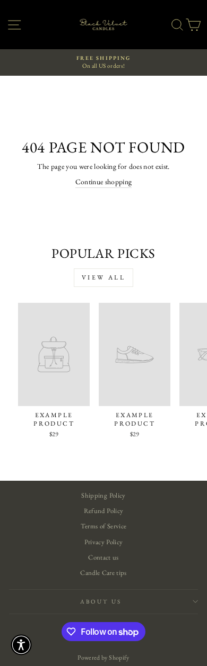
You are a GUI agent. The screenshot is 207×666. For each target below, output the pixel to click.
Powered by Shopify (103, 657)
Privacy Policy (103, 541)
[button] (21, 644)
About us (101, 601)
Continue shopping (103, 181)
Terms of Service (104, 525)
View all (104, 277)
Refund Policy (104, 510)
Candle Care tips (103, 572)
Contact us (103, 557)
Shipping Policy (103, 495)
